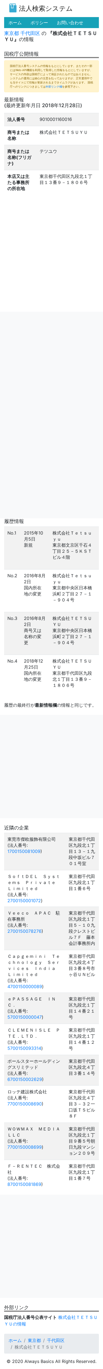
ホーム (15, 1340)
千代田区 (30, 33)
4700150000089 (24, 986)
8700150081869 (24, 1184)
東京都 (11, 33)
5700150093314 (24, 1048)
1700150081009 (23, 851)
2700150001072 (24, 900)
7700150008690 (24, 1104)
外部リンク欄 (54, 86)
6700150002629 (24, 1079)
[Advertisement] (51, 363)
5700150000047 (24, 1017)
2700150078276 (24, 931)
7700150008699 (24, 1147)
